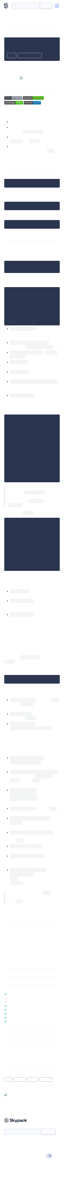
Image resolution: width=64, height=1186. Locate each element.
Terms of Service (42, 1150)
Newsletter (10, 1127)
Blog (35, 1145)
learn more (30, 988)
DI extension (18, 122)
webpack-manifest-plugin (41, 653)
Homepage (10, 1054)
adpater (32, 1079)
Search (46, 5)
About (7, 1145)
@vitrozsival (15, 1094)
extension (46, 1079)
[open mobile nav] (57, 5)
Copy (12, 55)
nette (8, 1079)
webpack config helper (24, 146)
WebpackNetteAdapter (19, 936)
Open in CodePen (29, 55)
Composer (45, 174)
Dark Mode (38, 1155)
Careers (8, 1150)
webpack (20, 1079)
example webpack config (26, 909)
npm (11, 215)
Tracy (52, 329)
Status (36, 1140)
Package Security (13, 1050)
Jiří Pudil (25, 932)
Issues (7, 1059)
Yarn (7, 197)
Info (57, 998)
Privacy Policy (11, 1156)
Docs (7, 1140)
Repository (10, 1064)
